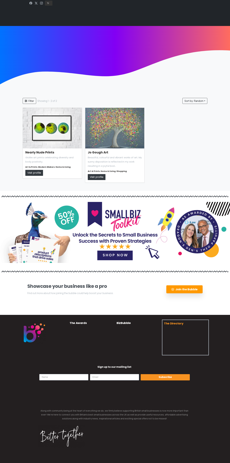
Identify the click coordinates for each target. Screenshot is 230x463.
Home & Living (63, 167)
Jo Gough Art (98, 152)
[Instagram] (41, 3)
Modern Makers (46, 167)
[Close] (147, 459)
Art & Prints (31, 167)
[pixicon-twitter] (35, 354)
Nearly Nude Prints (39, 152)
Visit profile (34, 173)
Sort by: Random (193, 101)
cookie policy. (137, 459)
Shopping (121, 171)
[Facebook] (30, 3)
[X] (36, 3)
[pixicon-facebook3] (27, 354)
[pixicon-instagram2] (43, 354)
